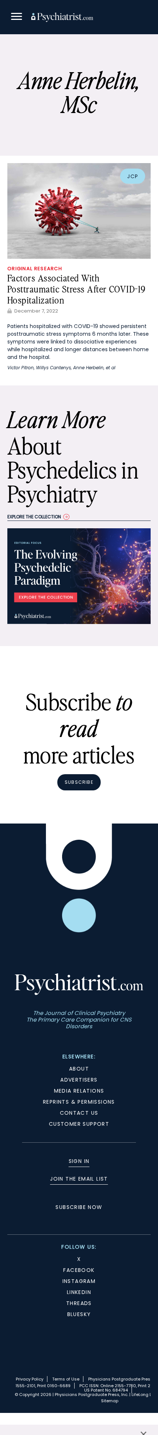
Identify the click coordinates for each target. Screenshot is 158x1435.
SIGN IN (79, 1161)
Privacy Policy (29, 1379)
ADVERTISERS (78, 1079)
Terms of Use (65, 1379)
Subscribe (79, 782)
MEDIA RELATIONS (79, 1090)
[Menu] (16, 17)
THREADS (79, 1303)
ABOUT (79, 1068)
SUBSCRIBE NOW (78, 1207)
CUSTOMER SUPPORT (79, 1124)
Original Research (34, 268)
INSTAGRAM (79, 1281)
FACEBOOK (78, 1270)
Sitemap (109, 1401)
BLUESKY (79, 1314)
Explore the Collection (34, 517)
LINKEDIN (79, 1292)
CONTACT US (79, 1113)
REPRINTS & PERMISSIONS (79, 1102)
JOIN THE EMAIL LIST (79, 1178)
